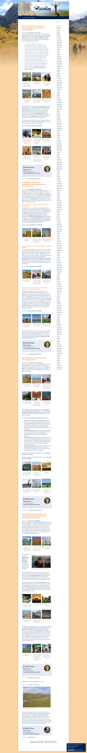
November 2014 (59, 267)
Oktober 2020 (59, 147)
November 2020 (59, 145)
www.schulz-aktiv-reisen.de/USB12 (34, 224)
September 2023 (39, 510)
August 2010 (59, 355)
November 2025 (59, 42)
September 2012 (59, 312)
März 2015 (58, 260)
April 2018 (58, 197)
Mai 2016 (58, 236)
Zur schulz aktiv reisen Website (28, 17)
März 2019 (58, 178)
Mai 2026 (58, 32)
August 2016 (59, 231)
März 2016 (58, 240)
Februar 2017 (59, 221)
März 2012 (58, 322)
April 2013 (58, 300)
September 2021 (59, 128)
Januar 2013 (59, 305)
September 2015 (59, 250)
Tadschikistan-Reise (34, 198)
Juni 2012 (58, 317)
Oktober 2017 (59, 207)
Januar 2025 (59, 59)
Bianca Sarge (36, 684)
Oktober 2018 (59, 186)
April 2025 (58, 54)
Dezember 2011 (59, 327)
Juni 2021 (58, 133)
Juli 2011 (58, 336)
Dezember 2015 (59, 245)
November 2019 (59, 164)
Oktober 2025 (59, 44)
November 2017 (59, 205)
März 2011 (58, 343)
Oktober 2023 (59, 85)
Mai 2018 (58, 195)
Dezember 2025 (59, 40)
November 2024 (59, 63)
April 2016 (58, 238)
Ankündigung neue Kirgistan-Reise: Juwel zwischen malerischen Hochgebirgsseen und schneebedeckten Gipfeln (34, 515)
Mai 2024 (58, 73)
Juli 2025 (58, 49)
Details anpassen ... (80, 750)
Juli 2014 (58, 274)
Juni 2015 (58, 255)
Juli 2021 (58, 131)
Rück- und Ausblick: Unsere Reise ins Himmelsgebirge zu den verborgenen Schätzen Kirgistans (33, 27)
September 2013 (59, 291)
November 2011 (59, 329)
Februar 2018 (59, 200)
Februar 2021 (59, 140)
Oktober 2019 (59, 166)
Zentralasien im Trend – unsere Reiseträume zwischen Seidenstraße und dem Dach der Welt (34, 184)
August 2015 (59, 252)
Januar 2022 (59, 121)
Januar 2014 (59, 284)
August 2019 (59, 169)
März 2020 (58, 157)
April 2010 (58, 362)
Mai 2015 (58, 257)
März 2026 (58, 35)
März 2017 (58, 219)
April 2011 (58, 341)
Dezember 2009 (59, 367)
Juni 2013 (58, 296)
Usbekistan (24, 212)
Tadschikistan (30, 296)
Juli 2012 (58, 315)
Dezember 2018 (59, 183)
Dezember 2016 (59, 224)
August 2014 (59, 272)
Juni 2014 (58, 276)
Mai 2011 (58, 339)
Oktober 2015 (59, 248)
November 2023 (31, 354)
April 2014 (58, 279)
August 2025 (59, 47)
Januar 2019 (59, 181)
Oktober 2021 (59, 126)
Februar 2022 (59, 119)
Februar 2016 (59, 241)
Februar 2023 (59, 99)
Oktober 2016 (59, 228)
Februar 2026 (59, 37)
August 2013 (59, 293)
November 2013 (59, 288)
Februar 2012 (59, 324)
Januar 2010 (59, 365)
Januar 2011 (59, 346)
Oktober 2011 (59, 331)
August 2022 (59, 109)
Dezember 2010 (59, 348)
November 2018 (59, 185)
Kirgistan (41, 191)
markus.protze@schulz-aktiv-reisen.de (31, 172)
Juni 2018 (58, 193)
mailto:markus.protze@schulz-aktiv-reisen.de (33, 175)
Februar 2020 (59, 159)
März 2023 (58, 97)
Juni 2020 (58, 154)
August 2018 (59, 190)
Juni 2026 (58, 30)
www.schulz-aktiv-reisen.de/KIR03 (34, 125)
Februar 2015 (59, 262)
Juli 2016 (58, 233)
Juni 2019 (58, 173)
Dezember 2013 (59, 286)
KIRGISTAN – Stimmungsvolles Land (32, 681)
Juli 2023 (58, 90)
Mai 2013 (58, 298)
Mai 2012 (58, 319)
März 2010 (58, 363)
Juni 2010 (58, 358)
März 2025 (58, 56)
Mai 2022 (58, 114)
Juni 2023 (58, 92)
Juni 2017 (58, 214)
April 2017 (58, 217)
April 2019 (58, 176)
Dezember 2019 (59, 162)
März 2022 (58, 118)
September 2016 (59, 229)
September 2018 (59, 188)
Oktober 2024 (31, 178)
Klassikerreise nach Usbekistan (45, 194)
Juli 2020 (58, 152)
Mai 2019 (58, 174)
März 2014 (58, 281)
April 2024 (58, 75)
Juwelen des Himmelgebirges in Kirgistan (40, 36)
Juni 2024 (58, 71)
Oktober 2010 (59, 351)
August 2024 (59, 68)
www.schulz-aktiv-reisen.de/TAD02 (34, 310)
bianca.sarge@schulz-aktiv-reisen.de (31, 733)
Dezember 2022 (59, 102)
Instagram (38, 742)
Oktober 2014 (59, 269)
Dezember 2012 (59, 307)
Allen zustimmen (71, 749)
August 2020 (59, 150)
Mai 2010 (58, 360)
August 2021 (59, 130)
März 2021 (58, 138)
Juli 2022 (58, 111)
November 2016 (59, 226)
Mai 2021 (58, 135)
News (42, 742)
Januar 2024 (59, 80)
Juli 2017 (58, 212)
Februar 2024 (59, 78)
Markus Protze (38, 32)
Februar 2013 (59, 303)
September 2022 (59, 107)
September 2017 (59, 209)
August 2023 (31, 677)
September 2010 (59, 353)
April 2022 (58, 116)
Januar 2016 (59, 243)
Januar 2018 (59, 202)
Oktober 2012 (59, 310)
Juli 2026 (58, 28)
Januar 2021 (59, 142)
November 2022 (59, 104)
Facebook (33, 742)
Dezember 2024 (59, 61)
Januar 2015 (59, 264)
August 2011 (59, 334)
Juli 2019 (58, 171)
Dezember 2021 (59, 123)
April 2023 (58, 95)
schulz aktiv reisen (37, 178)
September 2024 (59, 66)
